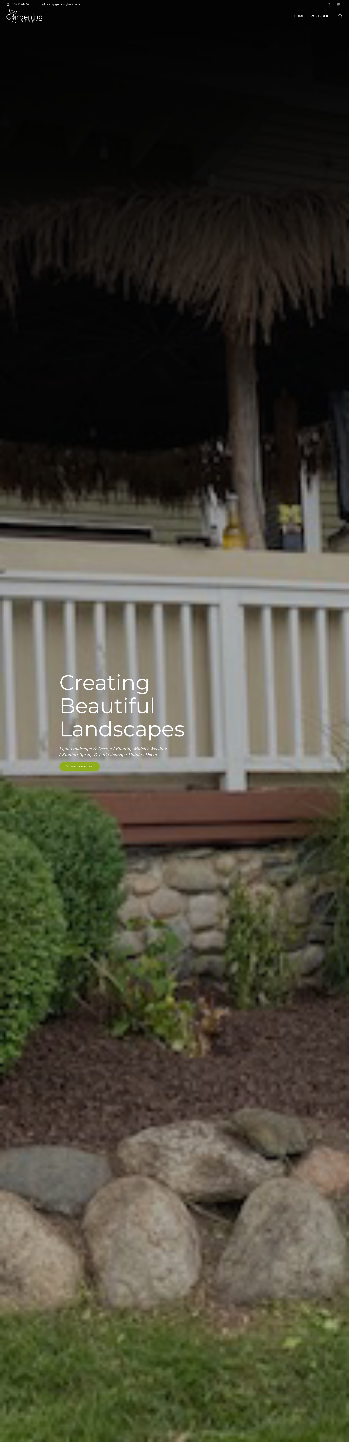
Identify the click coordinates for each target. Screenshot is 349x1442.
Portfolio (320, 16)
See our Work (82, 766)
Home (299, 16)
